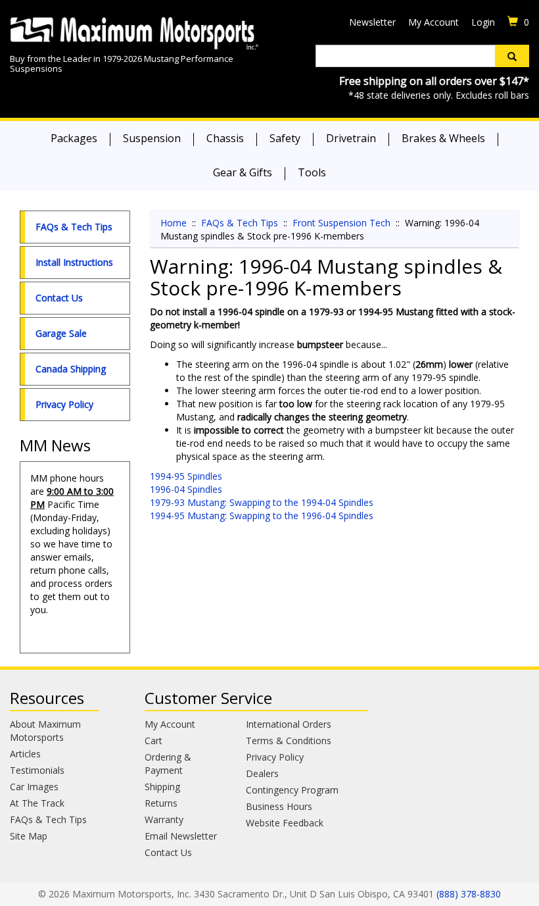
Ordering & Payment (168, 763)
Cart (153, 740)
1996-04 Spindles (186, 489)
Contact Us (59, 297)
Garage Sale (61, 333)
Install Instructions (74, 262)
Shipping (162, 786)
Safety (285, 138)
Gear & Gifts (242, 172)
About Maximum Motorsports (45, 730)
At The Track (37, 803)
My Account (433, 22)
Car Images (34, 786)
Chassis (225, 138)
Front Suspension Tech (341, 222)
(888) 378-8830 (468, 894)
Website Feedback (284, 823)
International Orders (288, 724)
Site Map (28, 836)
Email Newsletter (181, 836)
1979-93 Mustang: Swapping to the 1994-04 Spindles (261, 502)
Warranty (164, 819)
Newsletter (372, 22)
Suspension (152, 138)
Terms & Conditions (288, 740)
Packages (74, 138)
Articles (25, 753)
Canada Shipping (70, 369)
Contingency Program (292, 790)
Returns (161, 803)
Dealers (262, 773)
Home (173, 222)
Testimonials (37, 770)
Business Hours (279, 806)
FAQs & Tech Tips (73, 226)
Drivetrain (351, 138)
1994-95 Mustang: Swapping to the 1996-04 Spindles (261, 515)
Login (483, 22)
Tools (312, 172)
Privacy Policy (64, 404)
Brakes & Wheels (443, 138)
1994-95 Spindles (186, 476)
